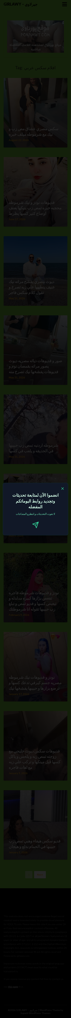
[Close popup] (62, 489)
